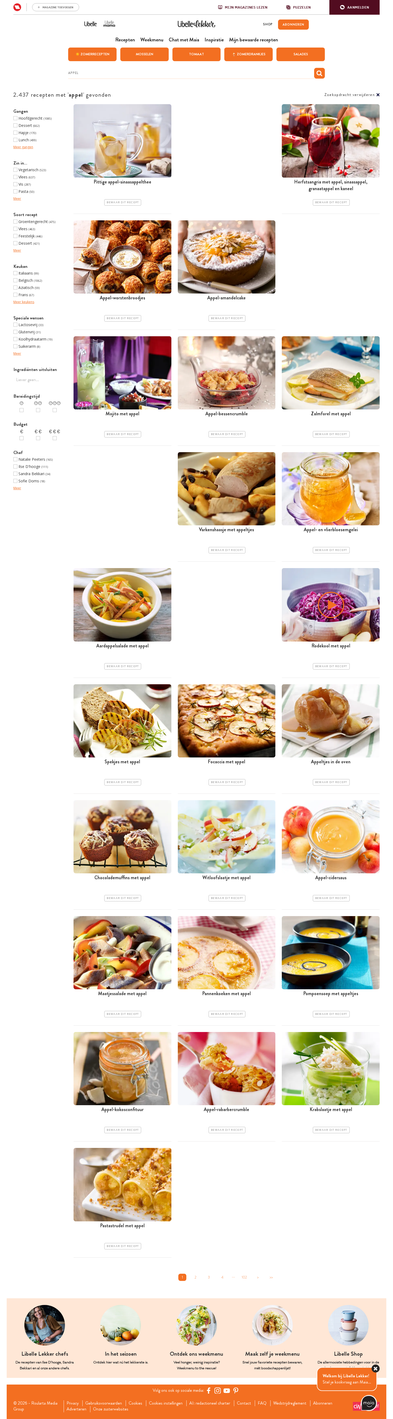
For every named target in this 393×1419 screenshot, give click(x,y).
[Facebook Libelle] (208, 1390)
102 (244, 1277)
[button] (354, 7)
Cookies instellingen (166, 1403)
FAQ (262, 1403)
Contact (244, 1403)
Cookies (135, 1403)
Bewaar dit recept (123, 202)
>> (271, 1277)
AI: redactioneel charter (209, 1403)
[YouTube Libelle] (227, 1390)
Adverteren (76, 1409)
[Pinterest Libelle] (236, 1390)
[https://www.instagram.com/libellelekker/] (217, 1390)
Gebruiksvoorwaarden (103, 1403)
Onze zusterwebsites (110, 1409)
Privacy (73, 1403)
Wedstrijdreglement (289, 1403)
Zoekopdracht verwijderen (349, 94)
